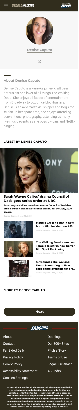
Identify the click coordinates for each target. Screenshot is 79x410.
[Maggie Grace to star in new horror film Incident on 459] (39, 229)
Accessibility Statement (20, 371)
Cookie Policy (12, 364)
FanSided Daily (14, 350)
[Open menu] (6, 5)
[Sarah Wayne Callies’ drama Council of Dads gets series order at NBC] (39, 183)
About (7, 337)
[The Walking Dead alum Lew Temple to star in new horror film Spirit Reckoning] (39, 249)
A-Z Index (55, 371)
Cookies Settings (15, 378)
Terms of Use (57, 357)
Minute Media (21, 387)
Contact (9, 343)
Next (39, 312)
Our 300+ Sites (58, 343)
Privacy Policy (13, 357)
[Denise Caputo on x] (39, 62)
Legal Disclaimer (60, 364)
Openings (54, 337)
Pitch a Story (57, 350)
